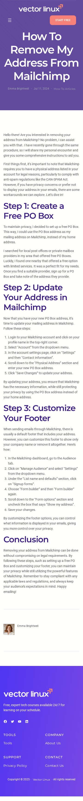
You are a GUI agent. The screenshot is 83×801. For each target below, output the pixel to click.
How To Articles (64, 89)
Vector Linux (41, 779)
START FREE (63, 20)
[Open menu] (9, 20)
